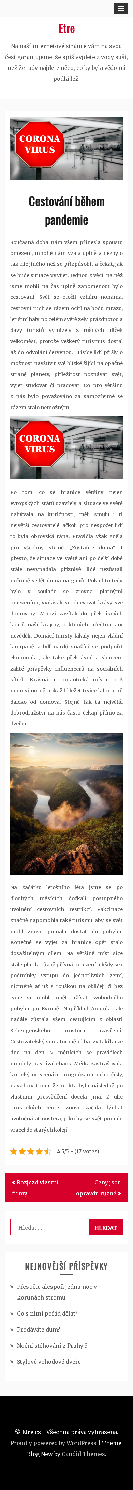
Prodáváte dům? (38, 1329)
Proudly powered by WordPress (54, 1443)
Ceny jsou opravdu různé (98, 1188)
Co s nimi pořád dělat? (47, 1313)
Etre (67, 28)
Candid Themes (83, 1453)
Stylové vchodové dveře (49, 1361)
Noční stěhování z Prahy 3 (52, 1345)
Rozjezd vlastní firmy (35, 1188)
